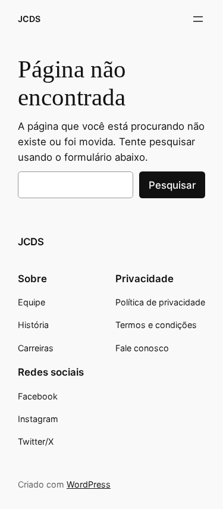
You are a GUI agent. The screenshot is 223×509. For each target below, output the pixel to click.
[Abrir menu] (198, 19)
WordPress (89, 484)
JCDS (29, 19)
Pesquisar (172, 185)
